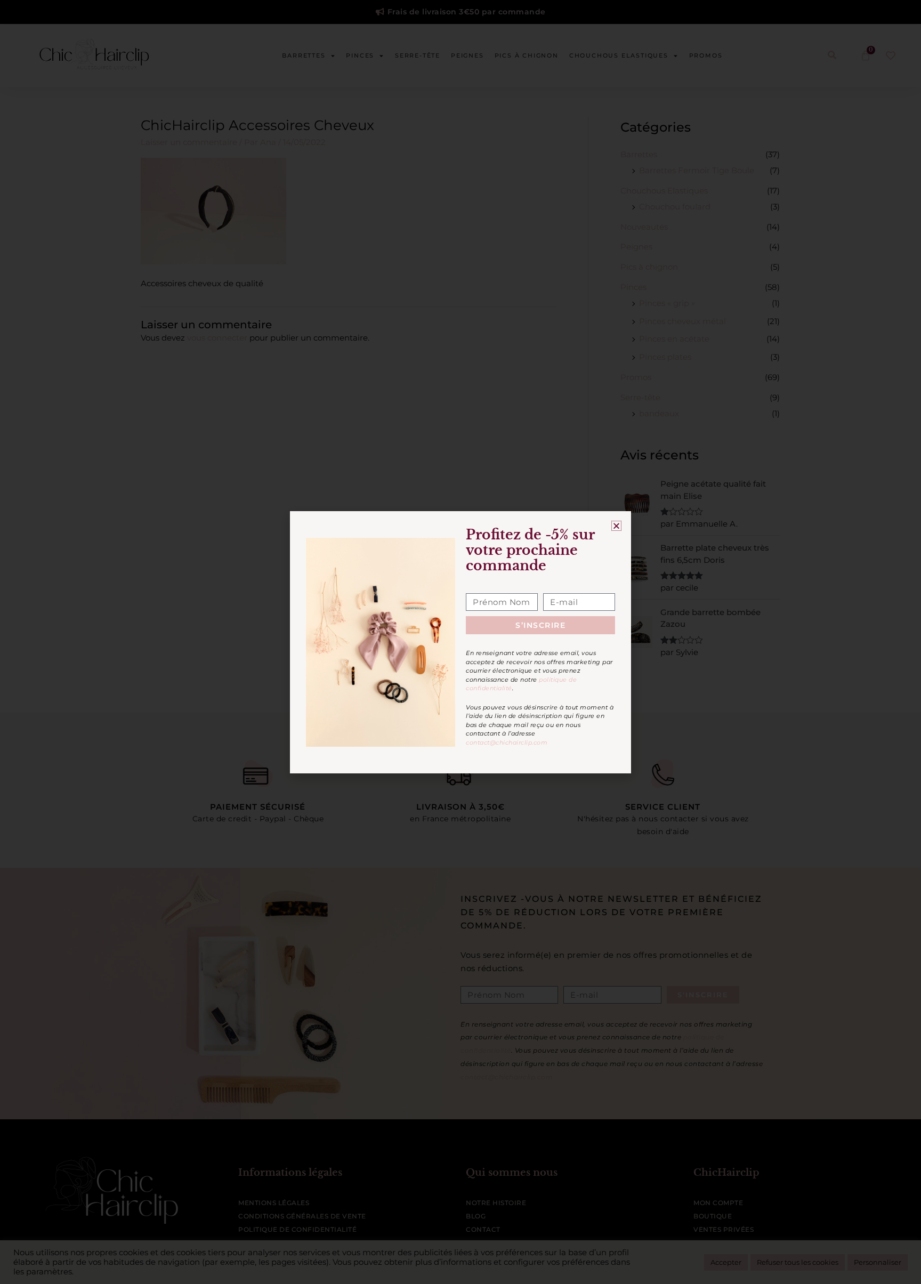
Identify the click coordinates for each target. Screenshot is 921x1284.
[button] (616, 526)
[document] (460, 642)
